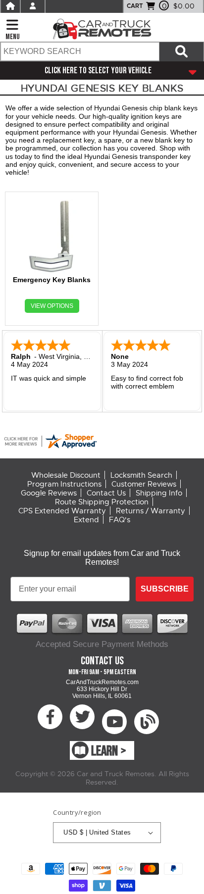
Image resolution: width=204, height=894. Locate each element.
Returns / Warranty (150, 510)
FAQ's (119, 519)
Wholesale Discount (66, 475)
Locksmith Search (141, 475)
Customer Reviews (143, 484)
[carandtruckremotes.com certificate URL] (102, 441)
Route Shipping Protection (102, 501)
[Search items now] (181, 51)
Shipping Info (159, 493)
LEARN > (108, 751)
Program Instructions (64, 484)
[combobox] (79, 51)
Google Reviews (49, 493)
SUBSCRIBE (165, 589)
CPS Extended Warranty (62, 510)
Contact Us (106, 493)
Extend (86, 519)
